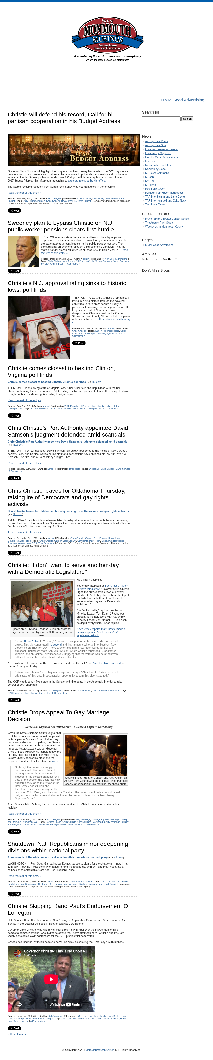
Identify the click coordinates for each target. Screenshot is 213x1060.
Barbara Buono (53, 822)
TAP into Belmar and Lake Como (165, 196)
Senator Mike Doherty (71, 824)
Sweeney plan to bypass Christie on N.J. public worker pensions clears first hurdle (61, 226)
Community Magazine (158, 153)
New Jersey (98, 198)
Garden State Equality (96, 538)
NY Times (151, 184)
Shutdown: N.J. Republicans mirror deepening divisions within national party (68, 847)
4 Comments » (72, 263)
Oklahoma (107, 540)
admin (86, 258)
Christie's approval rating (93, 333)
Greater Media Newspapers (161, 157)
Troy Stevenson (46, 543)
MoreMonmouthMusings (99, 1049)
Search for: (151, 112)
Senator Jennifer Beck (52, 263)
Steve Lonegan (45, 1018)
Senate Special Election (25, 1018)
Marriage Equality (100, 819)
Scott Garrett (110, 884)
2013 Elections (15, 693)
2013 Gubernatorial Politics (105, 690)
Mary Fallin (94, 540)
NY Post (150, 180)
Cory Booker (114, 1016)
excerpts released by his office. (87, 180)
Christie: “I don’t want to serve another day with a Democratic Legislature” (63, 568)
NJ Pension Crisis (85, 261)
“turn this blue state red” (107, 663)
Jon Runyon (56, 884)
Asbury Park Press (156, 141)
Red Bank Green (155, 188)
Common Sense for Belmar (161, 149)
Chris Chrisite (53, 201)
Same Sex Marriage (49, 824)
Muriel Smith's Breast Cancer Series (167, 218)
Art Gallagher (55, 198)
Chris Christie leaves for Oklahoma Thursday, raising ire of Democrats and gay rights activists (67, 497)
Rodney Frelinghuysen (90, 884)
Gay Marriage (83, 819)
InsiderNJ (151, 161)
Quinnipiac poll (114, 333)
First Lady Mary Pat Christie (105, 1018)
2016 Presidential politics (106, 331)
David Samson (123, 469)
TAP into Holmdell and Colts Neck (165, 200)
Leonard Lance (70, 884)
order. (55, 761)
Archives (147, 259)
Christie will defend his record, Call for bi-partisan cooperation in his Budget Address (64, 117)
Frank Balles (31, 641)
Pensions (123, 258)
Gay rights (82, 540)
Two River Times (155, 204)
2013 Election (84, 690)
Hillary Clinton (112, 406)
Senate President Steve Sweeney (112, 261)
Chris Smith (122, 881)
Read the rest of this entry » (24, 192)
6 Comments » (59, 693)
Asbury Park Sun (155, 145)
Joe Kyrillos (44, 693)
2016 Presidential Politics (76, 406)
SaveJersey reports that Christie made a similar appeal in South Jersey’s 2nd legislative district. (101, 632)
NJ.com (96, 381)
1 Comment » (15, 471)
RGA (34, 543)
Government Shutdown (80, 881)
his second (55, 644)
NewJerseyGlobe (155, 169)
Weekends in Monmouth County (164, 226)
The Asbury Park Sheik (159, 222)
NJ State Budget (82, 201)
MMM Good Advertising (182, 100)
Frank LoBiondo (16, 884)
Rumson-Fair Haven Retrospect (164, 192)
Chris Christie (84, 198)
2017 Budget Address (34, 201)
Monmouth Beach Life (158, 165)
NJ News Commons (157, 172)
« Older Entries (17, 1034)
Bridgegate (74, 469)
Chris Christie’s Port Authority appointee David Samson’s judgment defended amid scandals (68, 431)
